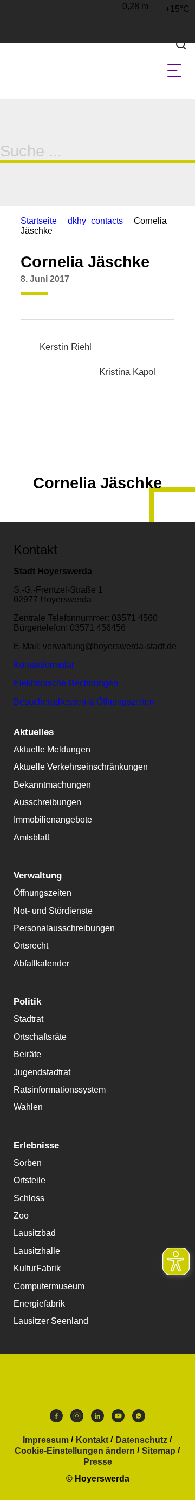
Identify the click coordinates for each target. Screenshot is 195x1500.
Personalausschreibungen (64, 928)
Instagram (77, 1418)
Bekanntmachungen (52, 784)
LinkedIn (97, 1418)
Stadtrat (28, 1019)
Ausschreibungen (47, 802)
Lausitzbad (35, 1233)
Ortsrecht (31, 945)
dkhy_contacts (95, 220)
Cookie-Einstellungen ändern (75, 1451)
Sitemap (159, 1451)
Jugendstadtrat (42, 1072)
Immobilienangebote (53, 819)
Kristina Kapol (127, 372)
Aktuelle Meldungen (52, 749)
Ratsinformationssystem (60, 1089)
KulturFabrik (37, 1268)
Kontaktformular (44, 664)
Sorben (28, 1163)
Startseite (39, 220)
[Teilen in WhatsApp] (163, 287)
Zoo (21, 1215)
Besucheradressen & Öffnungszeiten (84, 701)
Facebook (56, 1418)
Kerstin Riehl (66, 347)
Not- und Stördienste (53, 910)
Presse (97, 1462)
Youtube (118, 1418)
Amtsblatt (31, 837)
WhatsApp (138, 1418)
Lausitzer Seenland (51, 1321)
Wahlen (28, 1107)
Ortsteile (30, 1180)
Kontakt (92, 1440)
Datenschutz (141, 1440)
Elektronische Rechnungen (66, 683)
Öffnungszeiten (43, 893)
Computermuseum (49, 1286)
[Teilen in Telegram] (184, 283)
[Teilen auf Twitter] (143, 287)
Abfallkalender (41, 963)
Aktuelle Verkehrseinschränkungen (81, 766)
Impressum (46, 1440)
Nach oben (97, 456)
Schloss (29, 1198)
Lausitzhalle (37, 1251)
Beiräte (27, 1054)
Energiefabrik (39, 1303)
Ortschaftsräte (40, 1036)
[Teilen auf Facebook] (122, 287)
